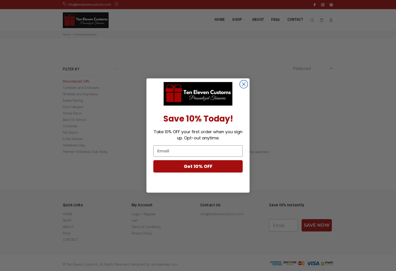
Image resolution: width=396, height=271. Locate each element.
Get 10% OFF (198, 166)
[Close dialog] (244, 84)
